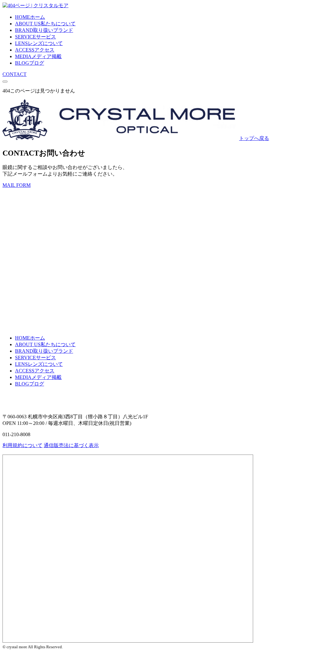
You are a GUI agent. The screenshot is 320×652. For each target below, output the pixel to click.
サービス (35, 36)
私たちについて (45, 23)
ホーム (30, 17)
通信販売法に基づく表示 (71, 445)
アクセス (34, 49)
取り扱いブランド (44, 30)
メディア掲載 (38, 56)
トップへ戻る (254, 138)
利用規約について (22, 445)
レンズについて (39, 43)
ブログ (29, 63)
